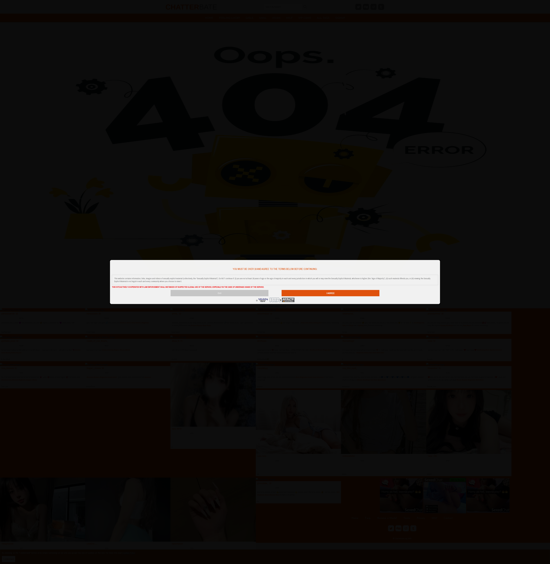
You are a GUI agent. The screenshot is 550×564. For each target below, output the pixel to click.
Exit (219, 293)
